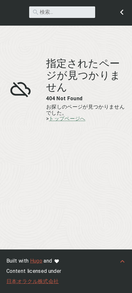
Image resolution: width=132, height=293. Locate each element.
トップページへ (67, 119)
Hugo (36, 261)
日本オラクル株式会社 (32, 281)
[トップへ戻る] (122, 261)
